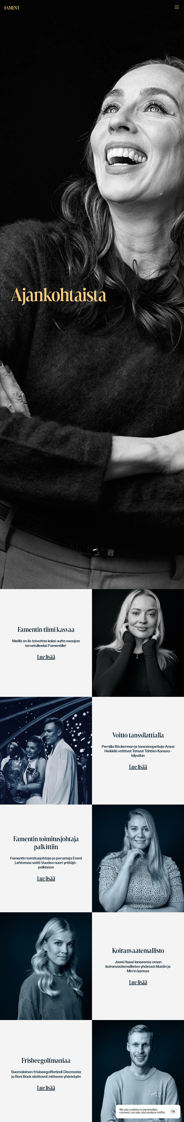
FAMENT (11, 8)
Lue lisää (46, 657)
